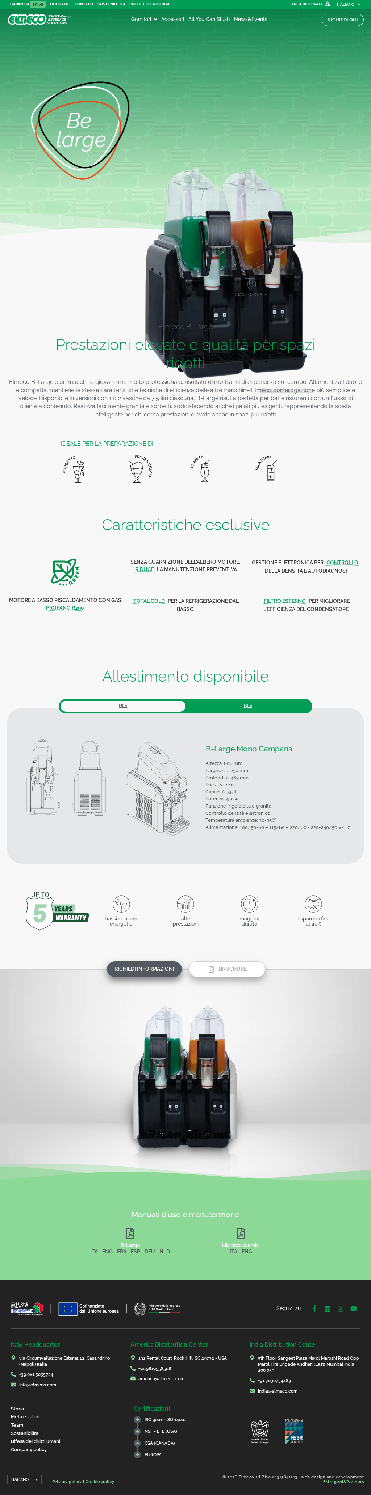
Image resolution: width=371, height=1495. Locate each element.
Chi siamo (60, 4)
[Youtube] (353, 1308)
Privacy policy (67, 1481)
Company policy (29, 1449)
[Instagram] (340, 1308)
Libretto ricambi (240, 1245)
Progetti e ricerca (149, 4)
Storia (17, 1408)
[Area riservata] (327, 4)
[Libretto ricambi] (241, 1235)
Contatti (84, 4)
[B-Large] (130, 1235)
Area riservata (307, 4)
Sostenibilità (111, 4)
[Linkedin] (327, 1308)
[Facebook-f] (314, 1308)
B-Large (130, 1245)
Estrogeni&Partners (343, 1481)
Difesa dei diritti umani (35, 1441)
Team (17, 1425)
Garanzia (19, 4)
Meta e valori (25, 1416)
